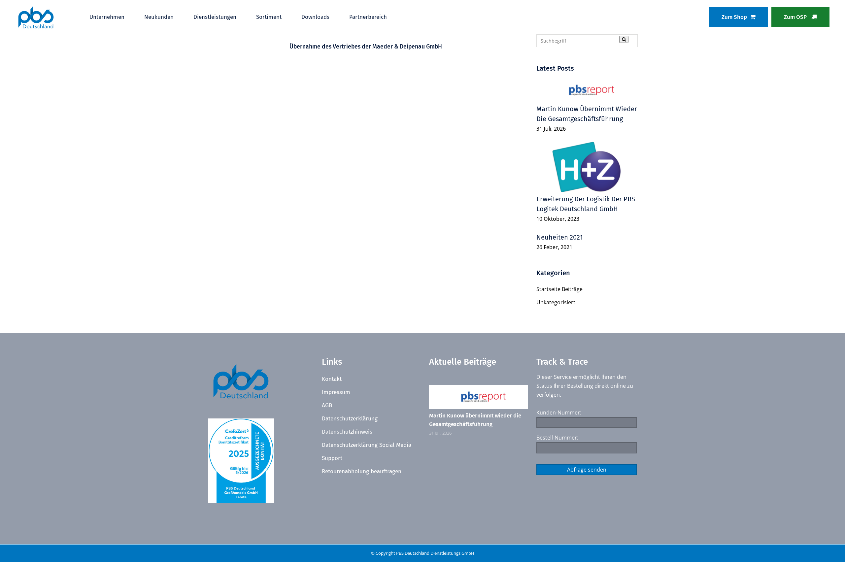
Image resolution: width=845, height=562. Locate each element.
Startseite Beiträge (559, 289)
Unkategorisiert (555, 302)
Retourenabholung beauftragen (361, 471)
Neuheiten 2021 (559, 237)
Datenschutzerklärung (350, 418)
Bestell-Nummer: (557, 437)
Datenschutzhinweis (347, 431)
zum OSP (796, 17)
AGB (327, 405)
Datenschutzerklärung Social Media (366, 445)
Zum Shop (734, 17)
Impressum (336, 392)
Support (332, 458)
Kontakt (332, 379)
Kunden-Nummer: (558, 412)
